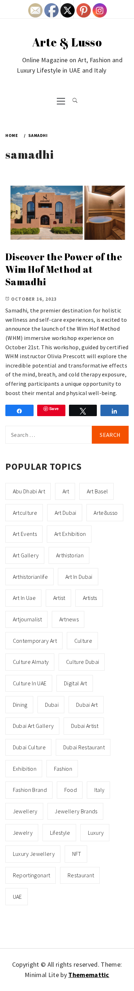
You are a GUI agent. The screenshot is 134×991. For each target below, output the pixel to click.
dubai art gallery (33, 725)
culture (83, 640)
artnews (69, 619)
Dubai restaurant (84, 747)
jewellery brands (76, 811)
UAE (17, 896)
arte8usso (106, 512)
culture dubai (82, 661)
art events (25, 533)
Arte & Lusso (67, 42)
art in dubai (79, 576)
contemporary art (35, 640)
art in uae (24, 597)
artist (59, 597)
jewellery (25, 811)
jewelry (23, 832)
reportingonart (31, 875)
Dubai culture (29, 747)
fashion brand (30, 789)
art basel (97, 491)
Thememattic (88, 975)
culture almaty (31, 661)
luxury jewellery (34, 853)
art (66, 491)
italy (99, 789)
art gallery (26, 555)
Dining (20, 704)
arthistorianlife (30, 576)
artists (90, 597)
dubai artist (84, 725)
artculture (25, 512)
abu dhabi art (29, 491)
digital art (75, 683)
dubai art (87, 704)
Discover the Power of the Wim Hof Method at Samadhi (63, 269)
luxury (96, 832)
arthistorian (70, 555)
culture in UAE (29, 683)
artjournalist (27, 619)
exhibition (24, 768)
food (70, 789)
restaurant (81, 875)
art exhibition (70, 533)
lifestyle (60, 832)
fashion (63, 768)
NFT (76, 853)
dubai (52, 704)
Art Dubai (65, 512)
